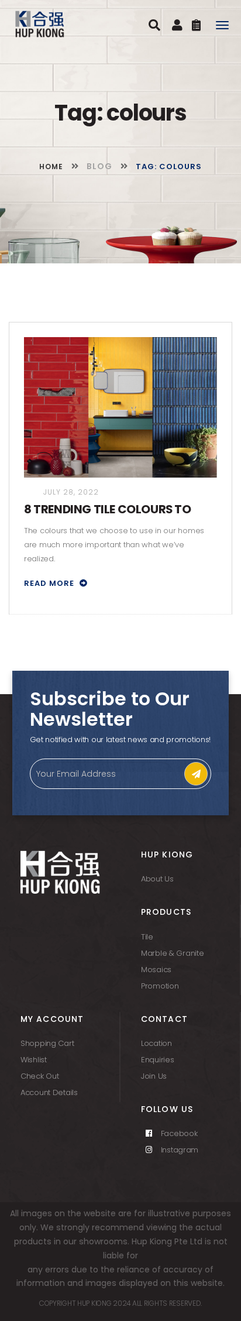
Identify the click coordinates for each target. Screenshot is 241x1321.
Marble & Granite (172, 953)
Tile (147, 936)
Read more (50, 583)
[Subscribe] (196, 773)
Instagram (178, 1149)
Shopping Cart (47, 1043)
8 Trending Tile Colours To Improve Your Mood (107, 509)
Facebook (178, 1133)
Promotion (159, 985)
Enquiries (157, 1059)
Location (156, 1043)
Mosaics (156, 969)
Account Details (49, 1092)
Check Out (39, 1076)
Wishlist (33, 1059)
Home (52, 166)
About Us (157, 878)
